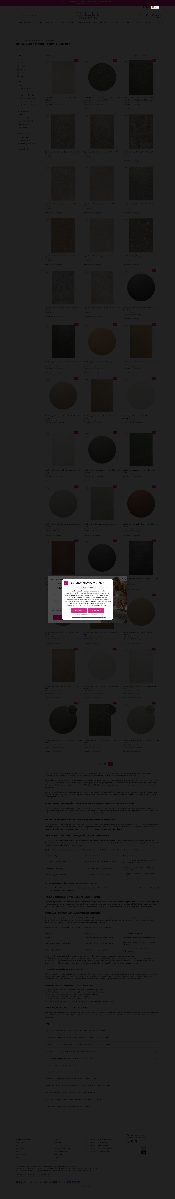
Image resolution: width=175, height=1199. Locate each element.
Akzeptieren (96, 610)
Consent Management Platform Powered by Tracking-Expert (89, 617)
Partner (92, 587)
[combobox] (155, 7)
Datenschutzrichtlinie (83, 614)
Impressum (94, 614)
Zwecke (83, 587)
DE (155, 7)
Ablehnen (79, 610)
